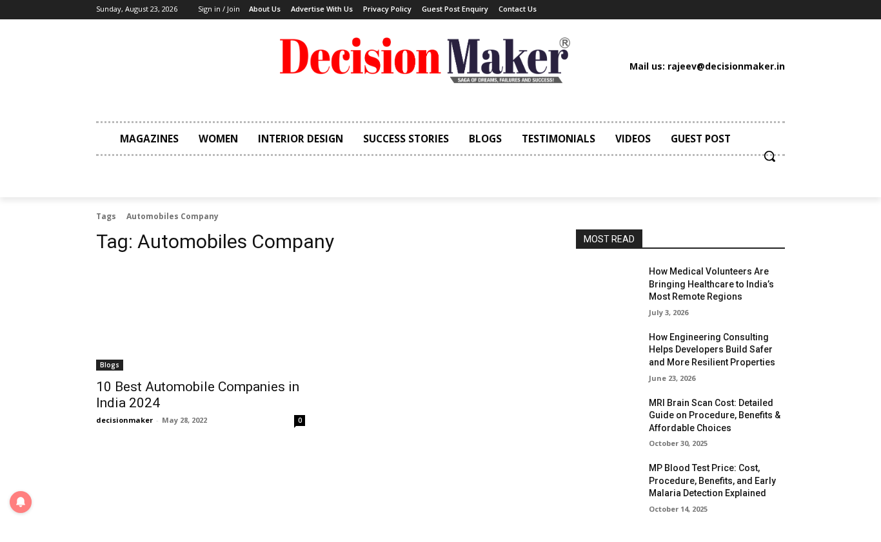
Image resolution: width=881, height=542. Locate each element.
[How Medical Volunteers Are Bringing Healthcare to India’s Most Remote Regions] (607, 287)
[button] (769, 155)
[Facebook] (611, 10)
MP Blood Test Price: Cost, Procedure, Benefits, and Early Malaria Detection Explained (712, 480)
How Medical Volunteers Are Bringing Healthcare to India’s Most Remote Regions (711, 284)
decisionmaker (124, 420)
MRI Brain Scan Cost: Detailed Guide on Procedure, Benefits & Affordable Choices (714, 415)
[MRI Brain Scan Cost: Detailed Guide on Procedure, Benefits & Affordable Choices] (607, 419)
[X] (690, 10)
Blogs (109, 364)
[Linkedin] (651, 10)
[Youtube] (709, 10)
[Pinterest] (671, 10)
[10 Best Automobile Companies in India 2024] (200, 318)
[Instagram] (631, 10)
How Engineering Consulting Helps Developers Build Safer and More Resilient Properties (712, 349)
